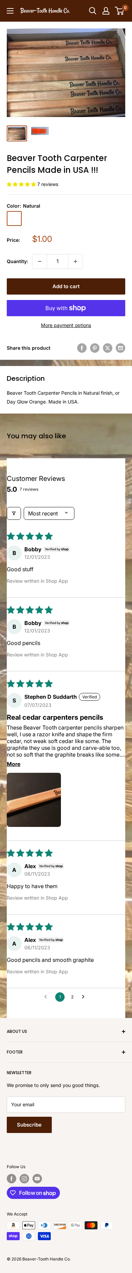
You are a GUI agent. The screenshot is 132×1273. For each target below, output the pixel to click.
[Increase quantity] (75, 261)
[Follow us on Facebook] (11, 1178)
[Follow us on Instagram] (24, 1178)
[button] (22, 184)
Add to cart (66, 286)
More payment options (66, 325)
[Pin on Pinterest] (95, 348)
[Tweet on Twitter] (107, 348)
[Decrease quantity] (39, 261)
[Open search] (92, 11)
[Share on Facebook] (82, 348)
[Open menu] (10, 11)
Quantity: (17, 261)
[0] (119, 11)
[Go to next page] (85, 997)
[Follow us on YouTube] (37, 1178)
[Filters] (14, 513)
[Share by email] (120, 348)
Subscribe (29, 1124)
